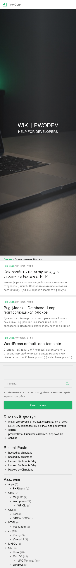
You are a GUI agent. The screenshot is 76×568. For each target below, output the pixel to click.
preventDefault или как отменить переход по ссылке (35, 436)
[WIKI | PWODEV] (11, 4)
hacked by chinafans (20, 452)
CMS (11, 492)
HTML (11, 522)
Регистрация (38, 405)
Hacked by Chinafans (20, 469)
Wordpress (19, 501)
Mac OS (17, 556)
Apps (11, 484)
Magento (18, 497)
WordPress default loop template (32, 343)
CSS (10, 509)
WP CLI (22, 505)
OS (10, 548)
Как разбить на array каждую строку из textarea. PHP (31, 274)
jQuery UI (18, 539)
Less (15, 514)
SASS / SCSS (21, 518)
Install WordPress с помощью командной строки (38, 421)
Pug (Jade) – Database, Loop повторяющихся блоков (30, 310)
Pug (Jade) (19, 526)
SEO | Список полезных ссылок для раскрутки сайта (37, 427)
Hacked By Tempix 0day (22, 461)
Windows (18, 565)
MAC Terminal (26, 560)
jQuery (17, 535)
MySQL (12, 543)
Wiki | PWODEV (38, 127)
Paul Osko (9, 265)
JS (9, 531)
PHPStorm (19, 488)
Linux (16, 552)
